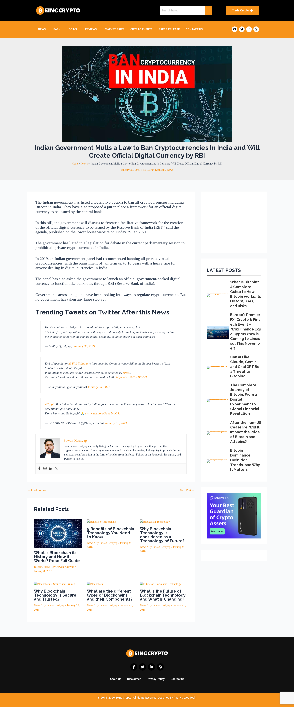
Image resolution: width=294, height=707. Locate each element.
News (42, 29)
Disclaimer (134, 679)
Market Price (114, 29)
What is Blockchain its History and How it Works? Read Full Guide (57, 556)
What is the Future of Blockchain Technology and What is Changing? (163, 595)
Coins (73, 29)
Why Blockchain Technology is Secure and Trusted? (55, 595)
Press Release (169, 29)
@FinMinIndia (78, 363)
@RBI (126, 372)
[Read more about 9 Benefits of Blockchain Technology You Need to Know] (101, 521)
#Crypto (50, 404)
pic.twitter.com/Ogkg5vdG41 (103, 413)
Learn (56, 29)
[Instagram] (45, 469)
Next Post (187, 490)
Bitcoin (38, 566)
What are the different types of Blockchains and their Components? (109, 595)
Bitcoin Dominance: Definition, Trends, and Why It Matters (245, 460)
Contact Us (194, 29)
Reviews (91, 29)
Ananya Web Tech (185, 697)
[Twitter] (56, 469)
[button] (57, 29)
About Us (115, 679)
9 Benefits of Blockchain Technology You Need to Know (110, 532)
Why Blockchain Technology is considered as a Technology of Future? (162, 534)
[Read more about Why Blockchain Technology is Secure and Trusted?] (54, 583)
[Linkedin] (50, 469)
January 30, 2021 (84, 346)
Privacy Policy (156, 679)
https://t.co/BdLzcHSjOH (131, 377)
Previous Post (36, 490)
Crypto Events (141, 29)
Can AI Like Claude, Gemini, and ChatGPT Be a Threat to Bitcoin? (244, 366)
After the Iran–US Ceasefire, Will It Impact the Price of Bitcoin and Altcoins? (245, 432)
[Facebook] (39, 469)
